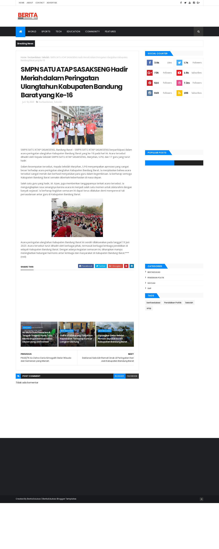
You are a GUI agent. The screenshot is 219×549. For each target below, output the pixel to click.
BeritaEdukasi (34, 498)
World (32, 31)
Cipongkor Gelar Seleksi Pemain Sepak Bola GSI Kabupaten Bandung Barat (112, 338)
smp (149, 288)
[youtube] (189, 3)
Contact (40, 3)
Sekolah (45, 57)
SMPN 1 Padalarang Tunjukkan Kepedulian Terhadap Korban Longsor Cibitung (76, 338)
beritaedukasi (34, 57)
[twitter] (185, 3)
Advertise (52, 3)
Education (73, 31)
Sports (46, 31)
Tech (59, 31)
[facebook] (181, 3)
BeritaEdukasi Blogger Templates (59, 498)
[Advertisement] (145, 16)
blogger (119, 376)
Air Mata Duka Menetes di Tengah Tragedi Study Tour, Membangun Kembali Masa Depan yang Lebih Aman (37, 337)
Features (110, 31)
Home (21, 3)
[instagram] (194, 3)
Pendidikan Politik (155, 277)
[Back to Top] (201, 499)
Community (92, 31)
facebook (132, 376)
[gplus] (198, 3)
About (30, 3)
